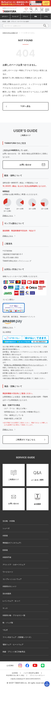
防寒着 (5, 550)
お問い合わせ (25, 164)
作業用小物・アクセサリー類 (14, 615)
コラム (46, 16)
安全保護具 (7, 594)
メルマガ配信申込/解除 (31, 673)
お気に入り (26, 11)
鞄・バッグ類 (8, 623)
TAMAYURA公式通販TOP (10, 33)
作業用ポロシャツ (10, 586)
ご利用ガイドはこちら (25, 439)
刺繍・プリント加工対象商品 (14, 652)
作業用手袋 (7, 557)
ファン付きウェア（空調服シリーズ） (17, 637)
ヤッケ (5, 608)
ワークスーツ (8, 572)
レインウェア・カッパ (11, 601)
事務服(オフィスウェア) (12, 543)
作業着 (5, 536)
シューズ (6, 528)
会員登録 (15, 673)
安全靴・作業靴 (9, 521)
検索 (31, 11)
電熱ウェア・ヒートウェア (13, 644)
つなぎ (5, 630)
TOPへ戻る (25, 106)
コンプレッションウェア (12, 579)
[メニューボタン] (47, 10)
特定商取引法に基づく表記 (15, 675)
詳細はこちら (8, 216)
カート (42, 11)
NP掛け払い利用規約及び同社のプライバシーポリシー (24, 365)
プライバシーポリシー (37, 675)
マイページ (36, 11)
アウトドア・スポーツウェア (14, 565)
